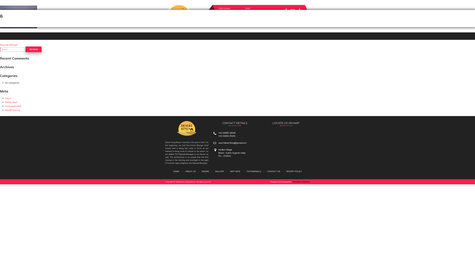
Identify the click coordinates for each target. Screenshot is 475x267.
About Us (190, 171)
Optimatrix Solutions (301, 182)
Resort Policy (294, 171)
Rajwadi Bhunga (9, 44)
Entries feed (11, 102)
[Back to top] (468, 260)
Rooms (205, 171)
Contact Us (273, 171)
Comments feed (13, 106)
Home (176, 171)
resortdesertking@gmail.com (232, 143)
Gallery (219, 171)
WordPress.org (12, 110)
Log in (8, 98)
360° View (235, 171)
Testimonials (253, 171)
